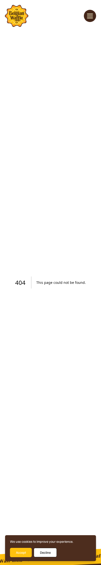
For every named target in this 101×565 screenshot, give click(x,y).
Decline (45, 552)
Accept (21, 552)
